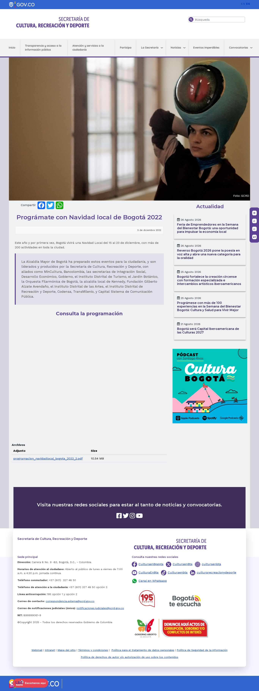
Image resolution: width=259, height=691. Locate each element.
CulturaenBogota (151, 564)
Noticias (176, 47)
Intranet (50, 650)
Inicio (12, 47)
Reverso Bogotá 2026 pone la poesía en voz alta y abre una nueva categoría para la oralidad (208, 254)
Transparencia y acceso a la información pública (43, 47)
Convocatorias (238, 47)
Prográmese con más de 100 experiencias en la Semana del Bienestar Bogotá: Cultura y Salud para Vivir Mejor (209, 306)
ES (248, 3)
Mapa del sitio (66, 650)
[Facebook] (41, 205)
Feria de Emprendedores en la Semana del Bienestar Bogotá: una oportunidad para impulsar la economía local (207, 228)
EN (243, 3)
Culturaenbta (178, 572)
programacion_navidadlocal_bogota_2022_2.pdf (48, 458)
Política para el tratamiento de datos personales (142, 650)
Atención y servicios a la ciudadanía (88, 47)
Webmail (36, 650)
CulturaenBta (182, 564)
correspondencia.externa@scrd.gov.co (70, 601)
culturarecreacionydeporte (216, 572)
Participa (125, 47)
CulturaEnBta (149, 572)
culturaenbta (211, 564)
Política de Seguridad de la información (202, 650)
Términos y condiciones (93, 650)
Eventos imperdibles (206, 47)
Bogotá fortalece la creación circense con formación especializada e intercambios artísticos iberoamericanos (209, 280)
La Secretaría (150, 47)
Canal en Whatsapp (153, 581)
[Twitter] (50, 205)
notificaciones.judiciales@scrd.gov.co (100, 608)
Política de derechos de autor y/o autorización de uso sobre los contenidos (129, 657)
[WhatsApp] (59, 205)
